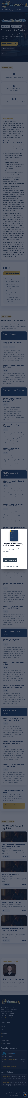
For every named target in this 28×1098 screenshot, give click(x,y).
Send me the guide (10, 560)
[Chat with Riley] (25, 1095)
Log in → (15, 566)
